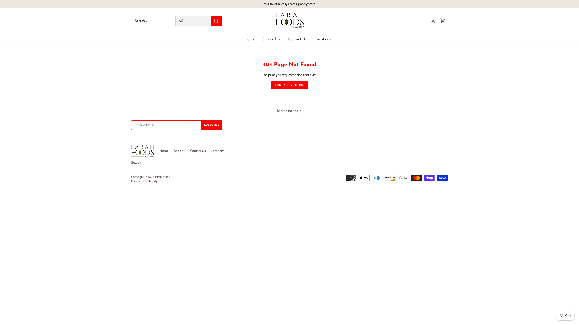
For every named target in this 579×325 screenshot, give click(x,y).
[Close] (564, 258)
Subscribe (548, 295)
